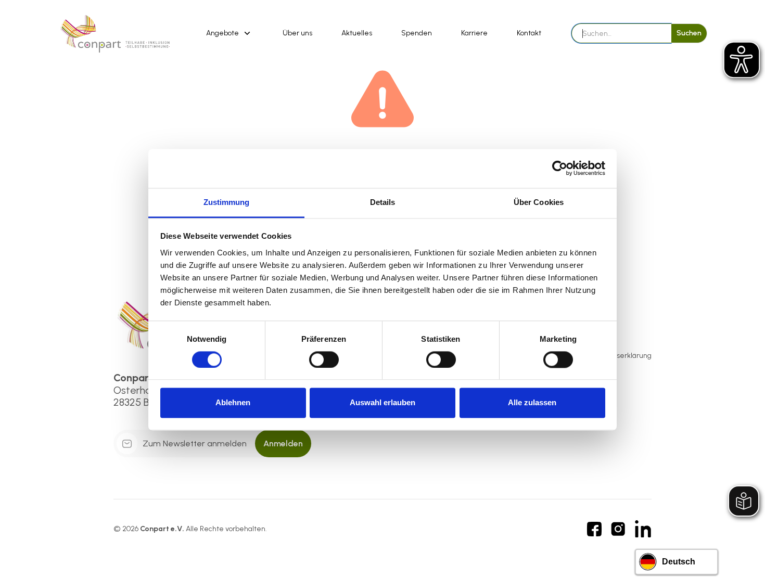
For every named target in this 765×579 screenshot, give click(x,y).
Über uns (297, 33)
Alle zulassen (532, 402)
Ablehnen (232, 402)
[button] (230, 33)
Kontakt (529, 33)
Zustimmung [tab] (226, 202)
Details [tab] (383, 202)
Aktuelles (356, 33)
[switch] (324, 359)
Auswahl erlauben (382, 402)
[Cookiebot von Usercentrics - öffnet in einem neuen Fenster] (559, 168)
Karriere (474, 33)
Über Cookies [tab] (539, 202)
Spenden (416, 33)
